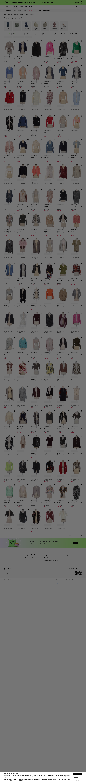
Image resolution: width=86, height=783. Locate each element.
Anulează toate (77, 777)
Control (77, 780)
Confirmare (77, 774)
